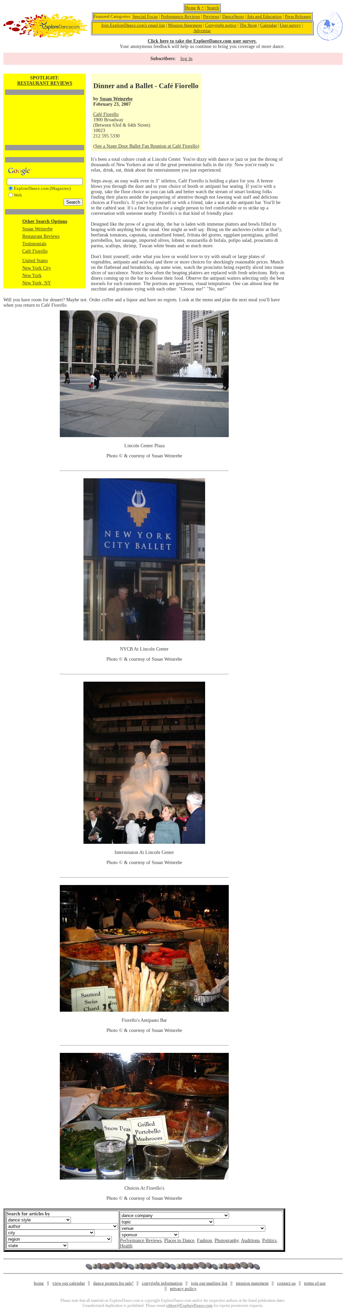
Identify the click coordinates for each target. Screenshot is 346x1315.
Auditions (250, 1240)
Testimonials (34, 243)
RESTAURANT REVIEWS (44, 83)
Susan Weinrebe (37, 228)
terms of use (315, 1283)
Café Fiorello (35, 251)
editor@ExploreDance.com (189, 1305)
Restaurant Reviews (40, 236)
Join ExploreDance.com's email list (133, 25)
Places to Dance (179, 1240)
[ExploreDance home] (45, 36)
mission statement (252, 1283)
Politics (269, 1240)
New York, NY (36, 282)
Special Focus (145, 16)
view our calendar (68, 1283)
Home (190, 7)
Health (126, 1245)
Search (213, 7)
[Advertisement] (44, 108)
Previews (211, 16)
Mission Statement (185, 25)
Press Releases (298, 16)
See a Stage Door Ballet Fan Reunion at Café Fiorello (146, 146)
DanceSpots (233, 16)
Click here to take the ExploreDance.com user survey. (202, 41)
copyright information (162, 1283)
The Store (248, 25)
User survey (290, 25)
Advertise (202, 30)
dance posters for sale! (113, 1283)
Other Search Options (44, 221)
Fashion (204, 1240)
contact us (286, 1283)
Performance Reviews (180, 16)
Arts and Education (264, 16)
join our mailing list (209, 1283)
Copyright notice (221, 25)
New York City (36, 268)
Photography (227, 1240)
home (39, 1283)
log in (186, 58)
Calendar (268, 25)
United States (35, 260)
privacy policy (183, 1288)
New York (32, 275)
